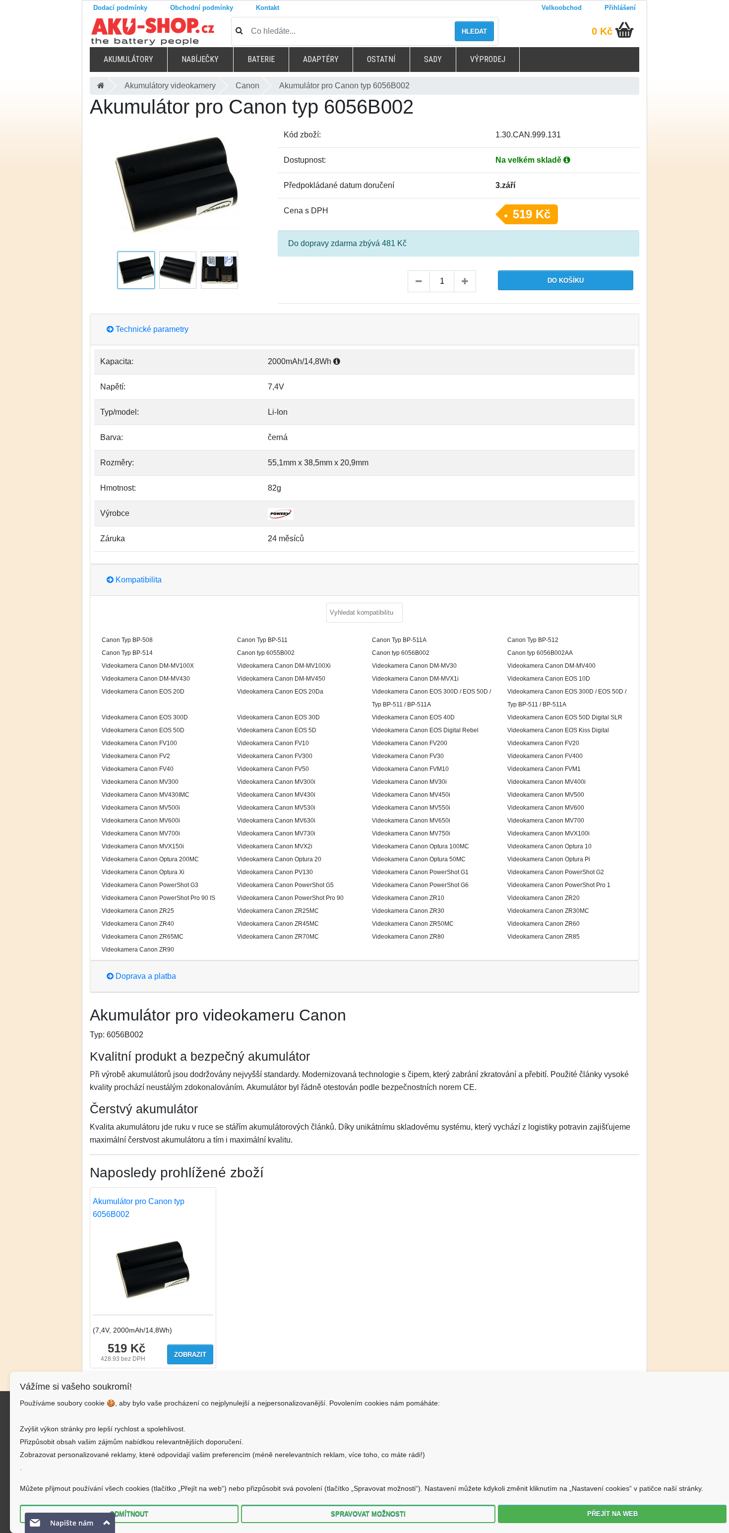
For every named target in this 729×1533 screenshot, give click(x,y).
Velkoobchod (562, 7)
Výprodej (487, 59)
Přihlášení (620, 7)
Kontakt (267, 7)
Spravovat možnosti (368, 1514)
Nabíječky (200, 59)
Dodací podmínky (120, 7)
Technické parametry (151, 329)
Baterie (261, 59)
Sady (433, 59)
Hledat (474, 31)
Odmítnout (129, 1514)
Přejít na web (612, 1514)
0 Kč (602, 31)
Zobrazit (190, 1354)
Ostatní (381, 59)
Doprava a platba (145, 976)
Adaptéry (321, 59)
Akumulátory (128, 59)
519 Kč (531, 214)
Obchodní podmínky (201, 7)
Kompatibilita (138, 579)
